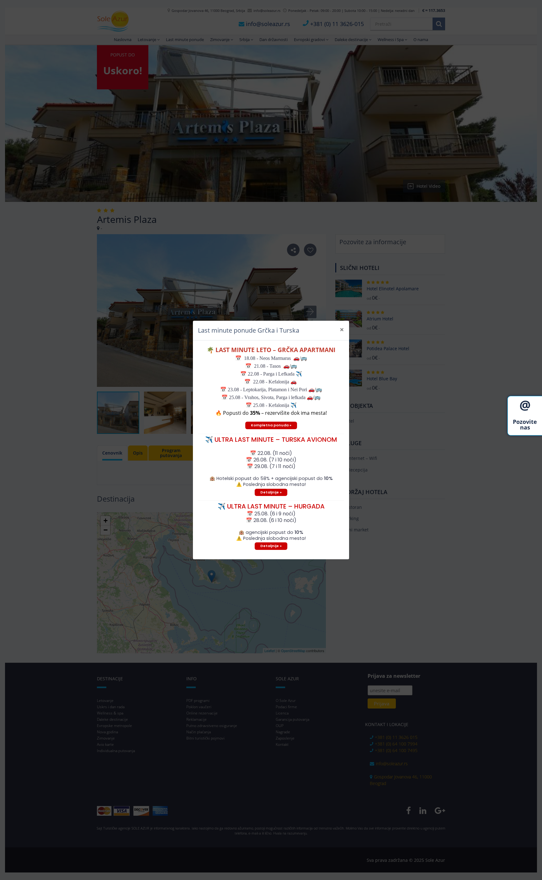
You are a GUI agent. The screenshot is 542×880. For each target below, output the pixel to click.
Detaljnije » (271, 492)
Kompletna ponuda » (271, 425)
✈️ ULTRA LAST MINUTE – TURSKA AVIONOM (271, 439)
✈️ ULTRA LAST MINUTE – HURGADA (271, 506)
